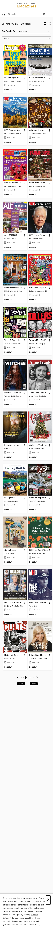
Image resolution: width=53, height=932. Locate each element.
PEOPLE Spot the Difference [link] (13, 78)
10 (30, 677)
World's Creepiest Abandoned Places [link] (38, 498)
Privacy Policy (27, 901)
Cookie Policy (34, 924)
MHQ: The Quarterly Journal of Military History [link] (38, 603)
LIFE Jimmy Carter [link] (37, 235)
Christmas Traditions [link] (38, 445)
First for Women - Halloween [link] (13, 183)
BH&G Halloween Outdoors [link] (13, 288)
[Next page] (37, 677)
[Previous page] (18, 677)
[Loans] (43, 14)
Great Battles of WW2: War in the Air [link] (38, 78)
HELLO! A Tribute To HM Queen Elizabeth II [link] (13, 603)
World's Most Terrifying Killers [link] (38, 340)
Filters (6, 39)
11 (33, 677)
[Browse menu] (48, 14)
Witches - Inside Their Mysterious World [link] (13, 393)
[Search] (3, 14)
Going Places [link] (10, 550)
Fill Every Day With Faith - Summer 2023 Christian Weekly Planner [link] (38, 550)
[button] (44, 24)
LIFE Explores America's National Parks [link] (13, 130)
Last (34, 684)
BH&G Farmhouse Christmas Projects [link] (38, 183)
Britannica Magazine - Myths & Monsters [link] (38, 288)
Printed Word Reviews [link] (38, 655)
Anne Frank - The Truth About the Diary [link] (38, 393)
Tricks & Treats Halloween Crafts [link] (13, 340)
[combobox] (21, 14)
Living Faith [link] (9, 498)
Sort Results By (8, 31)
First (21, 684)
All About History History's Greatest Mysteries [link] (38, 130)
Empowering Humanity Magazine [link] (13, 445)
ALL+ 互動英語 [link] (10, 235)
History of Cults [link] (11, 655)
